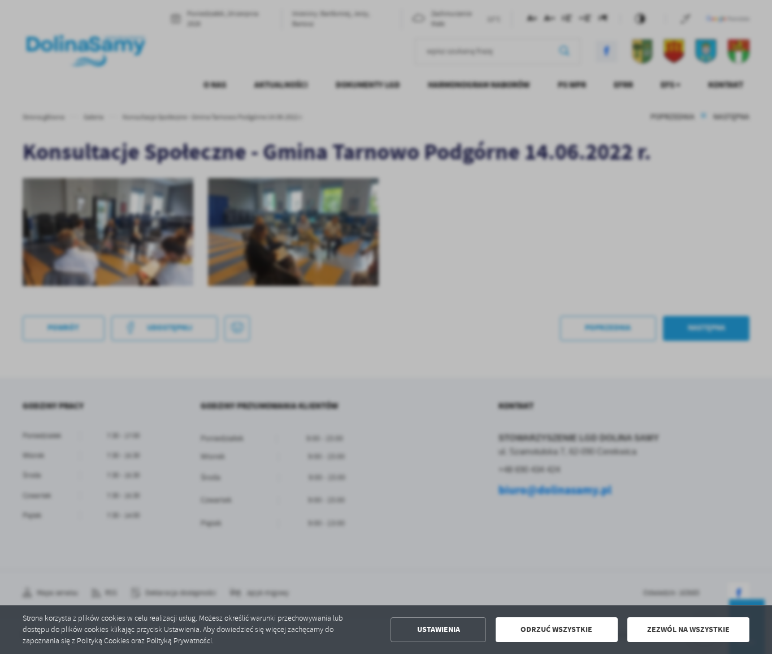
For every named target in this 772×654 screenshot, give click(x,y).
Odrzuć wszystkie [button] (556, 629)
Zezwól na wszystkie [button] (688, 629)
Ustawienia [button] (438, 629)
